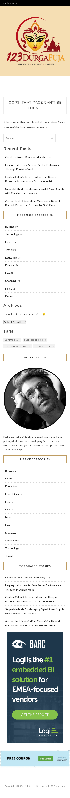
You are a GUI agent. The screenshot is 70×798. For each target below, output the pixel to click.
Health (9, 242)
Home (8, 288)
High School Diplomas (17, 346)
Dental (9, 296)
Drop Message (9, 3)
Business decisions (35, 340)
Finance (9, 265)
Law (7, 273)
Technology (12, 234)
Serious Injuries (44, 346)
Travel (9, 249)
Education (11, 257)
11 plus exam (12, 340)
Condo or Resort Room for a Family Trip (28, 157)
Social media (12, 540)
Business (10, 226)
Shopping (10, 280)
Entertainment (13, 494)
